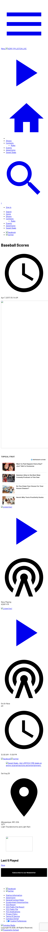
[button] (24, 466)
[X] (10, 234)
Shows (9, 140)
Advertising (10, 150)
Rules (13, 145)
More (3, 865)
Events (9, 147)
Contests (10, 143)
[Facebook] (11, 232)
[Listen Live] (24, 530)
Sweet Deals (11, 152)
